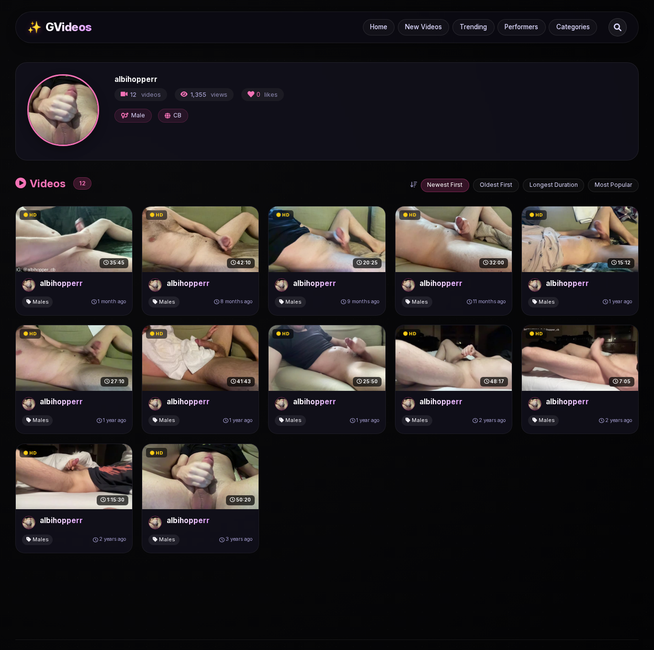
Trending (473, 27)
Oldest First (496, 184)
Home (378, 27)
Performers (521, 27)
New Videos (423, 27)
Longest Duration (554, 184)
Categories (573, 27)
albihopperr (61, 283)
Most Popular (613, 184)
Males (40, 301)
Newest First (444, 184)
